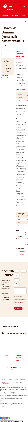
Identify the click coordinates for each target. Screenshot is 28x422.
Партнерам (4, 15)
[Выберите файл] (17, 279)
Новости (24, 15)
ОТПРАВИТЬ (18, 308)
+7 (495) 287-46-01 (8, 7)
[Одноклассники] (3, 418)
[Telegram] (5, 418)
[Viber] (7, 418)
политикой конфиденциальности (14, 404)
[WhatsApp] (9, 418)
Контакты (23, 13)
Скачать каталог (5, 75)
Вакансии (15, 15)
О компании (15, 13)
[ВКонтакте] (1, 418)
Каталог (7, 13)
